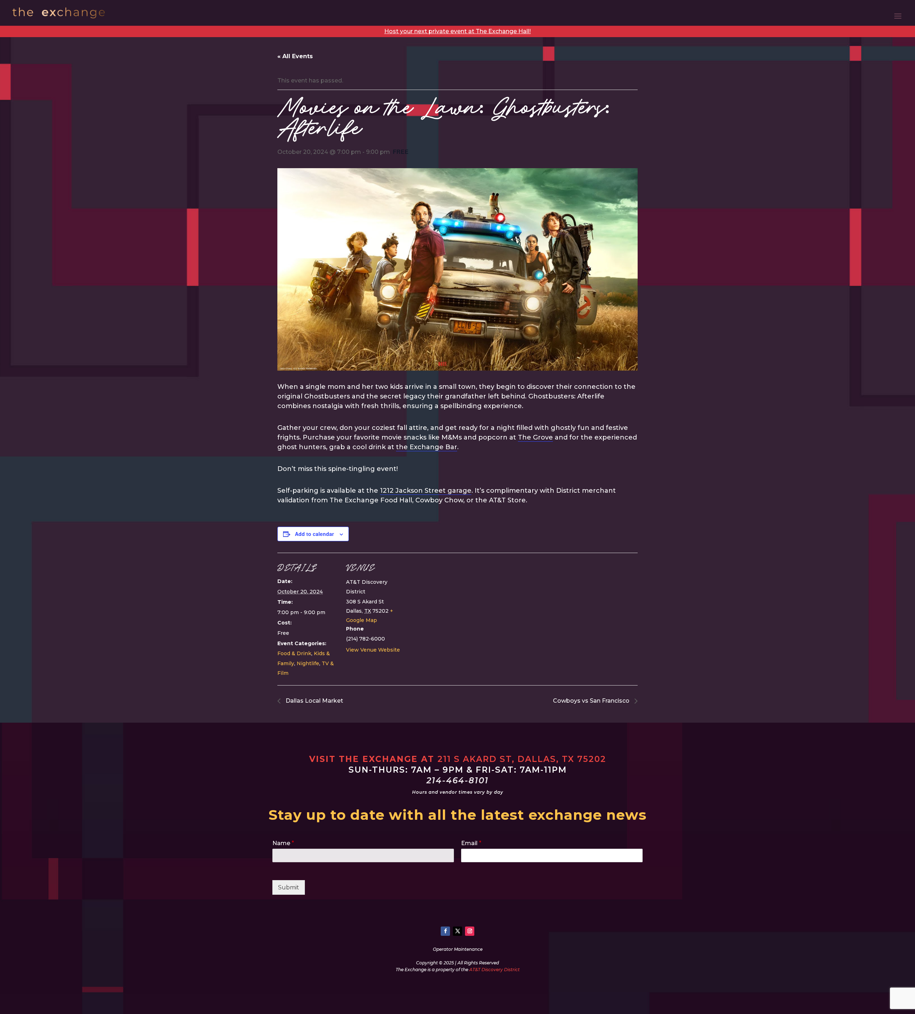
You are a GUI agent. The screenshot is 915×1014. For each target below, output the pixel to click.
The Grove (535, 437)
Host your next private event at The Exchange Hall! (457, 31)
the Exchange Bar (426, 447)
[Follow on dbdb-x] (457, 931)
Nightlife (308, 663)
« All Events (295, 56)
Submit (288, 887)
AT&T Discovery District (494, 969)
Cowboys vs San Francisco (592, 700)
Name (283, 843)
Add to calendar (314, 533)
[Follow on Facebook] (445, 931)
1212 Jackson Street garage (425, 491)
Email (471, 843)
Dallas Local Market (313, 700)
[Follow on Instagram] (469, 931)
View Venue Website (373, 650)
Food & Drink (294, 653)
